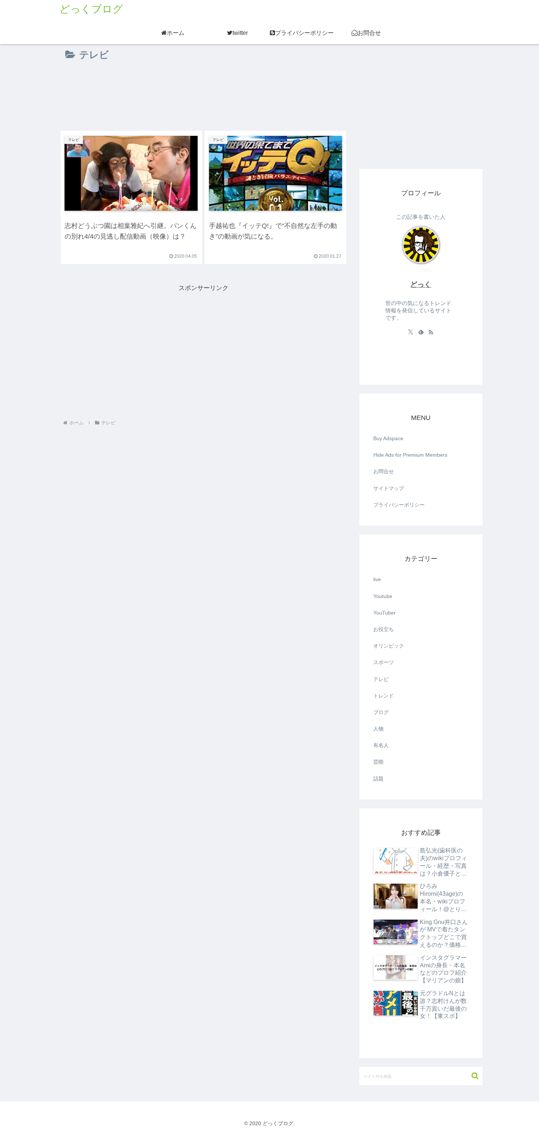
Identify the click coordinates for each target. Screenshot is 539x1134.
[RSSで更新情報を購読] (431, 332)
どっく (420, 284)
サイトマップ (388, 488)
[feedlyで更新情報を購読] (421, 332)
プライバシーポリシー (399, 505)
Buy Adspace (388, 438)
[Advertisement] (203, 92)
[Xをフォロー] (410, 332)
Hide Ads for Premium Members (410, 455)
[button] (471, 1076)
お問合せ (383, 471)
